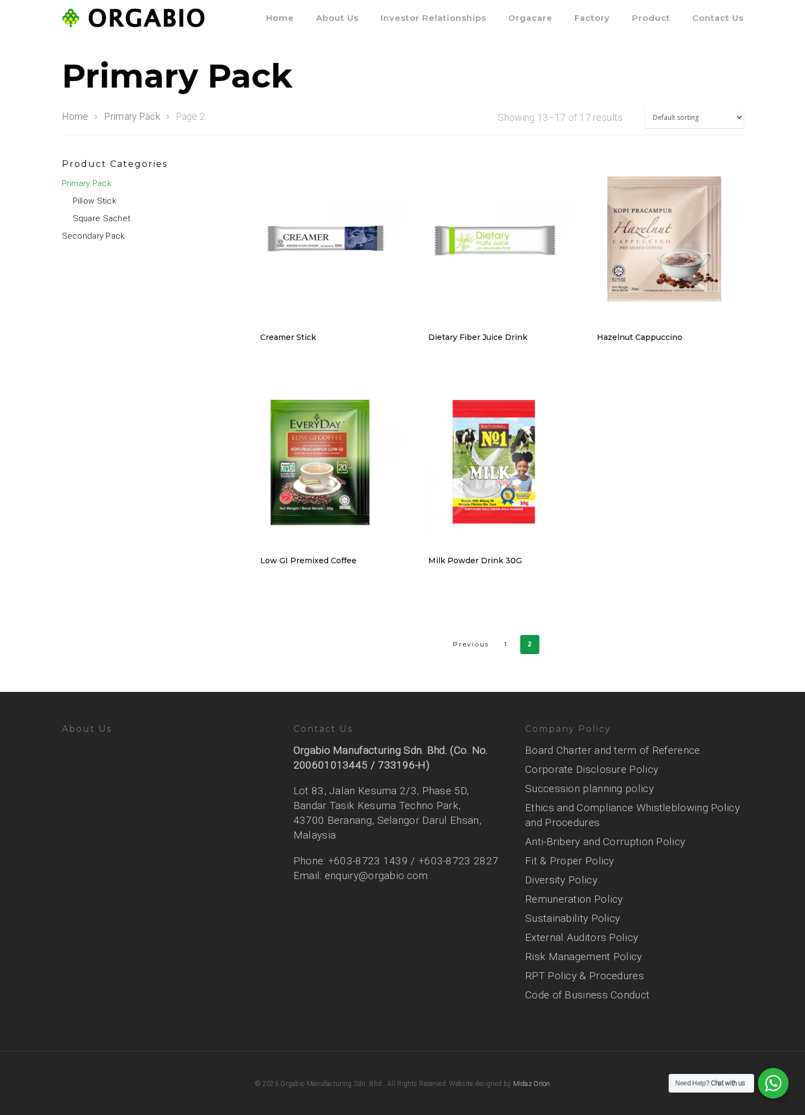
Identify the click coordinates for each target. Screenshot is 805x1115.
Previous (471, 644)
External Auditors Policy (581, 937)
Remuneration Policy (574, 899)
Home (280, 18)
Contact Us (718, 18)
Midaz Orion (531, 1084)
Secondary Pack (93, 236)
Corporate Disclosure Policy (591, 769)
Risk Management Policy (583, 956)
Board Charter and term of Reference (612, 750)
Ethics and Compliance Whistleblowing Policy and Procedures (632, 815)
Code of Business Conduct (587, 995)
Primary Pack (132, 116)
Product (651, 18)
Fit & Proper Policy (569, 860)
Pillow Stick (95, 201)
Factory (592, 18)
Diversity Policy (561, 880)
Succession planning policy (589, 788)
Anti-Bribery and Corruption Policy (605, 841)
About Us (337, 18)
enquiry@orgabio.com (376, 875)
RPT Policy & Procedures (584, 975)
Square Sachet (102, 218)
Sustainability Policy (572, 918)
